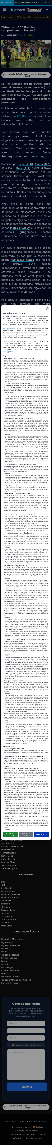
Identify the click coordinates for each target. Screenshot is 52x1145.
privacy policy (7, 352)
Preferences (41, 834)
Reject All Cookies (26, 834)
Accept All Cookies (10, 834)
